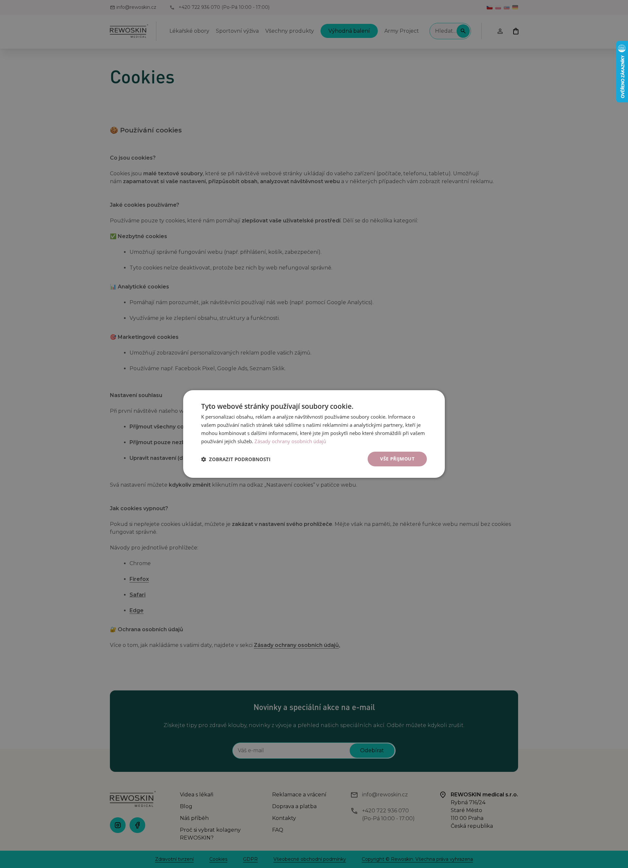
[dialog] (314, 434)
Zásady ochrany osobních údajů (290, 441)
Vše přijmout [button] (397, 459)
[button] (235, 459)
